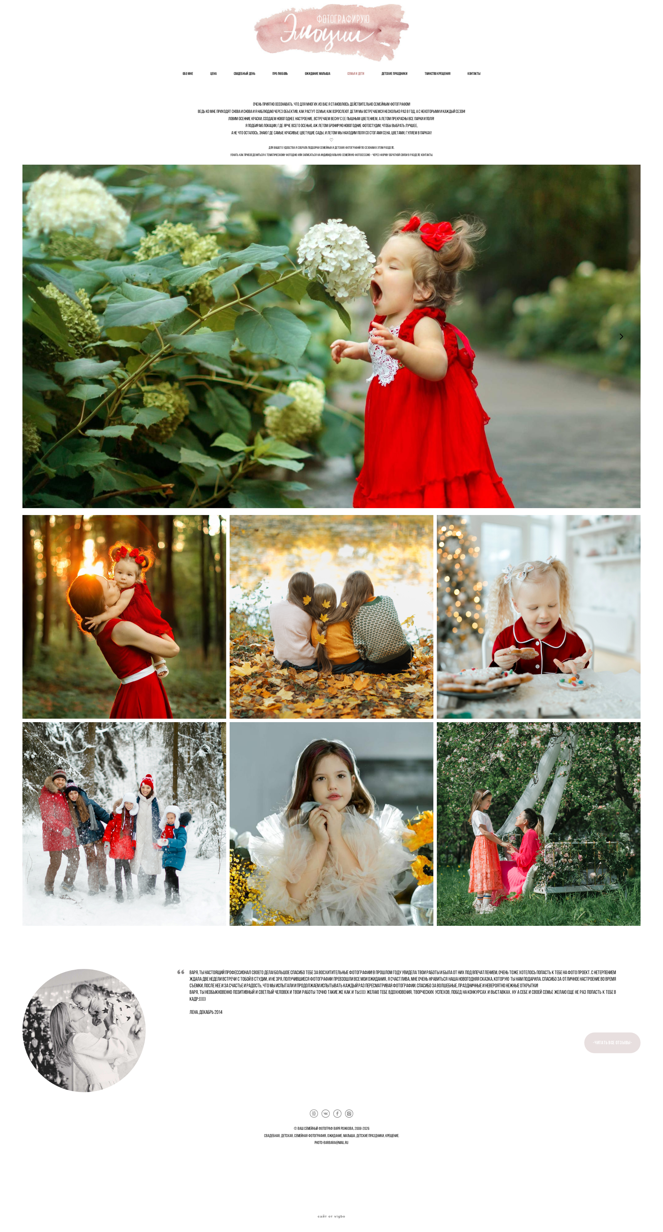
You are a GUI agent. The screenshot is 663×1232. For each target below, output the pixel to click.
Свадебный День (244, 73)
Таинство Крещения (437, 73)
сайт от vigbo (331, 1216)
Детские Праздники (394, 73)
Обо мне (188, 73)
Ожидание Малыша (317, 73)
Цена (213, 73)
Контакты (474, 73)
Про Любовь (280, 73)
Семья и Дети (355, 73)
